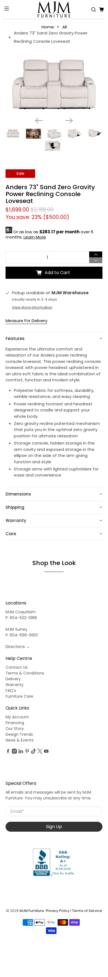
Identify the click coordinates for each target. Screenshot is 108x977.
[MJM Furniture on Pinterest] (27, 752)
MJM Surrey (16, 629)
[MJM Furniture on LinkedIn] (20, 752)
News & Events (20, 740)
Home (48, 27)
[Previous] (39, 120)
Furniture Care (19, 696)
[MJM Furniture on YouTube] (46, 752)
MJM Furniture (32, 910)
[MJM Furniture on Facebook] (8, 752)
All (64, 27)
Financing (15, 723)
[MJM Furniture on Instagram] (14, 752)
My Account (17, 717)
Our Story (15, 728)
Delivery (13, 679)
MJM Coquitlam (21, 612)
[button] (54, 338)
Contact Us (16, 667)
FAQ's (11, 690)
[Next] (69, 120)
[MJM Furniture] (54, 9)
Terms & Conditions (25, 673)
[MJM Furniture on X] (39, 752)
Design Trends (19, 734)
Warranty (15, 684)
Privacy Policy (58, 910)
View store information (32, 307)
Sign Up (54, 826)
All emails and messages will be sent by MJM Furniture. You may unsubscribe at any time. (48, 795)
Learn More (35, 237)
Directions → (18, 646)
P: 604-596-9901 (22, 635)
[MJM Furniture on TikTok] (33, 752)
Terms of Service (87, 910)
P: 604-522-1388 (21, 617)
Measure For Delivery (26, 320)
